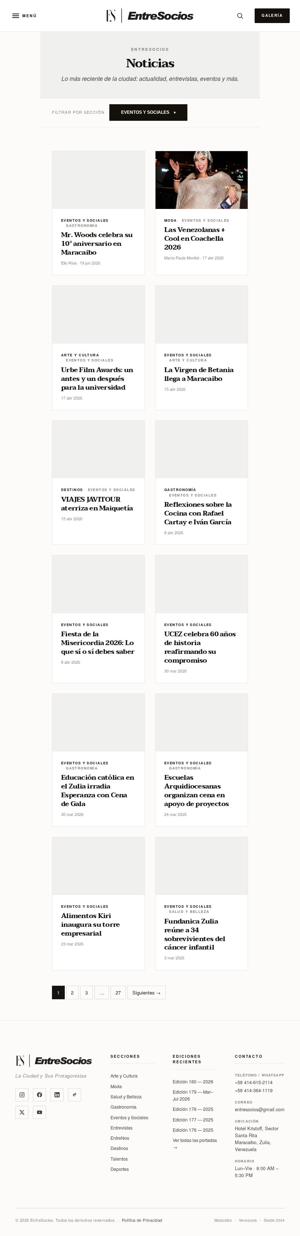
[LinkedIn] (57, 1094)
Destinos (119, 1148)
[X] (22, 1112)
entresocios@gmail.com (260, 1109)
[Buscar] (240, 15)
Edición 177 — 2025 (193, 1119)
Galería (272, 15)
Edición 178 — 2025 (193, 1109)
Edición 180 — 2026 (193, 1081)
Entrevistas (121, 1127)
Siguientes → (146, 992)
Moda (116, 1086)
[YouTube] (39, 1112)
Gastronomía (123, 1107)
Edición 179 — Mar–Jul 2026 (193, 1095)
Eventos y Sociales (129, 1117)
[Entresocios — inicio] (149, 15)
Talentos (119, 1159)
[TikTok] (74, 1094)
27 (118, 992)
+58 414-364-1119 (254, 1090)
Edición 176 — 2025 (193, 1130)
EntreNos (119, 1138)
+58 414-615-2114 (254, 1082)
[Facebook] (39, 1094)
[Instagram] (22, 1094)
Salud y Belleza (126, 1096)
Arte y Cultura (124, 1075)
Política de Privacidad (142, 1220)
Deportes (119, 1169)
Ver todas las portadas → (195, 1143)
